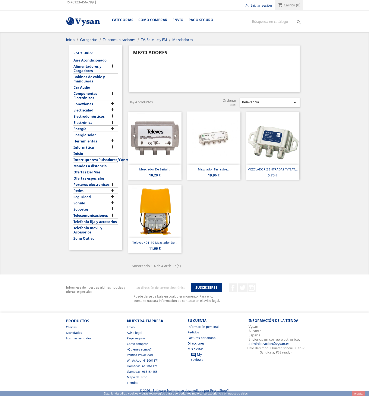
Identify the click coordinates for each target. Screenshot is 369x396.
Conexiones (83, 104)
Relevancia (269, 102)
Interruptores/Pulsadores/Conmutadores (95, 160)
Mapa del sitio (137, 377)
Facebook (233, 287)
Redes (78, 191)
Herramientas (85, 141)
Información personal (203, 327)
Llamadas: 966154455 (142, 372)
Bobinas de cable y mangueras (89, 79)
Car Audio (81, 87)
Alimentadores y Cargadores (87, 68)
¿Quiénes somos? (139, 349)
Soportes (80, 209)
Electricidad (83, 110)
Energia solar (84, 135)
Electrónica (82, 122)
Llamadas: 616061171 (142, 366)
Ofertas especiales (88, 178)
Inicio (78, 153)
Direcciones (196, 343)
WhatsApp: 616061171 (143, 360)
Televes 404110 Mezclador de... (154, 243)
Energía (79, 129)
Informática (83, 147)
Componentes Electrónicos (85, 95)
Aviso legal (134, 333)
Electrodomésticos (89, 116)
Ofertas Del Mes (86, 172)
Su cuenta (197, 320)
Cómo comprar (152, 20)
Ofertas (71, 327)
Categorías (122, 20)
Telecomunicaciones (90, 215)
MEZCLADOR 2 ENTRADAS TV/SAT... (272, 169)
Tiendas (132, 383)
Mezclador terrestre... (214, 169)
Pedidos (193, 332)
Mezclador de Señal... (154, 169)
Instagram (251, 287)
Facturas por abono (201, 338)
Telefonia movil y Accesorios (87, 230)
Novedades (74, 333)
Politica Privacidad (140, 355)
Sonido (79, 203)
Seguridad (82, 197)
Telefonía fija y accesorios (95, 222)
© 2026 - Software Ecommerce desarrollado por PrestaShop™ (184, 390)
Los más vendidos (78, 338)
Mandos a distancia (90, 166)
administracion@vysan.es (269, 343)
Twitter (242, 287)
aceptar (358, 393)
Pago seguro (201, 20)
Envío (178, 20)
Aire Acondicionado (90, 60)
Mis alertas (196, 349)
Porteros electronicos (91, 184)
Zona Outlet (83, 238)
